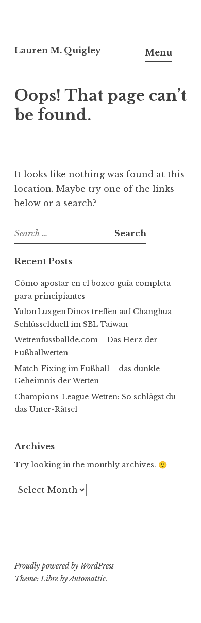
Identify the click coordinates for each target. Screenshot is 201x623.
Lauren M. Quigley (57, 50)
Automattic (87, 578)
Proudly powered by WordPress (64, 566)
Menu (158, 52)
